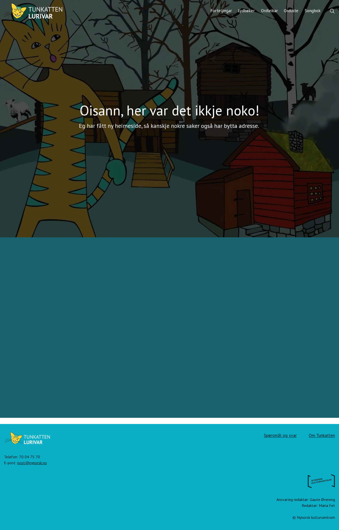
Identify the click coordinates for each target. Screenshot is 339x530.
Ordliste (291, 10)
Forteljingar (221, 10)
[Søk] (332, 11)
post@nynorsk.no (32, 462)
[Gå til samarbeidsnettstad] (321, 482)
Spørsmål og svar (280, 435)
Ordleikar (269, 10)
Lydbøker (246, 10)
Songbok (313, 10)
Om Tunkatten (322, 435)
